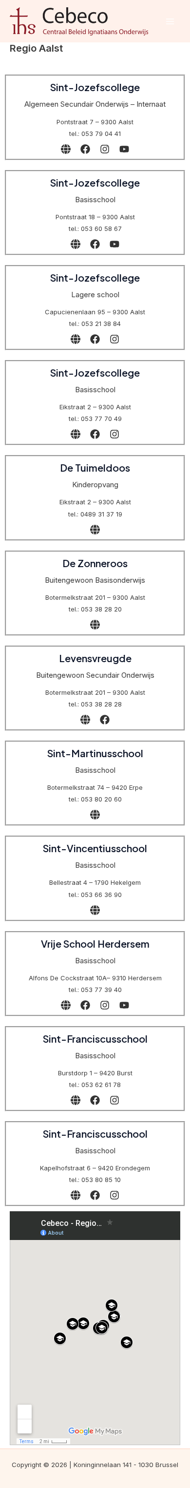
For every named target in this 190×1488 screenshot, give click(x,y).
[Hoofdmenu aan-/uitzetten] (170, 21)
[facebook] (85, 149)
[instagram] (105, 149)
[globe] (66, 149)
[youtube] (124, 149)
